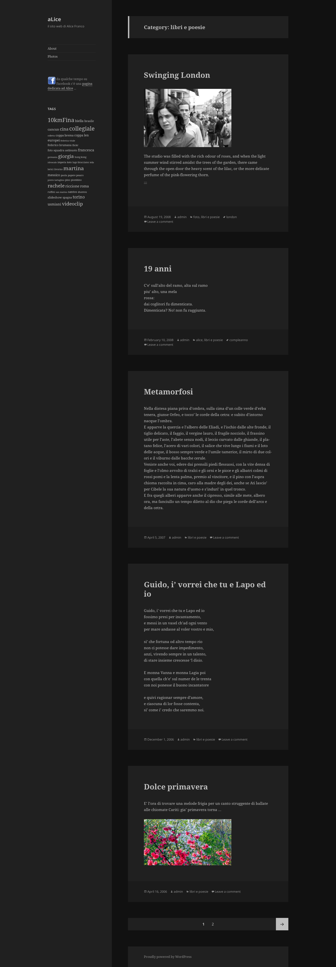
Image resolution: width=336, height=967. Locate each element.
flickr (75, 145)
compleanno (238, 340)
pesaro (80, 175)
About (52, 48)
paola (64, 175)
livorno (58, 169)
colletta (51, 135)
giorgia (66, 156)
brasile (89, 121)
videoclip (72, 203)
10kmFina (61, 120)
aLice (54, 19)
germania (52, 157)
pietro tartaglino (56, 180)
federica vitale (67, 140)
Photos (53, 56)
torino (79, 197)
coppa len (81, 135)
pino (67, 180)
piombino (76, 180)
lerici (50, 169)
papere (71, 175)
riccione (72, 186)
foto (196, 217)
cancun (53, 129)
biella (79, 120)
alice (199, 340)
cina (64, 129)
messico (54, 174)
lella (92, 162)
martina (73, 168)
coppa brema (65, 135)
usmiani (54, 204)
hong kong (80, 157)
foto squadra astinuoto (62, 150)
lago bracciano (81, 162)
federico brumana (60, 145)
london (231, 217)
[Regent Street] (208, 118)
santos (72, 192)
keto (69, 162)
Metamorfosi (168, 391)
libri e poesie (210, 217)
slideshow (55, 197)
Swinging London (177, 75)
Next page (282, 924)
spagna (67, 197)
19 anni (158, 268)
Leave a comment (160, 221)
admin (182, 217)
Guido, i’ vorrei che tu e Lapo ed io (205, 589)
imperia (62, 162)
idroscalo (52, 162)
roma (84, 186)
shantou (82, 192)
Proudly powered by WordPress (168, 957)
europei (54, 140)
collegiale (82, 128)
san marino (61, 192)
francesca (86, 149)
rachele (56, 185)
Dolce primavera (176, 786)
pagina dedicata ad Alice (70, 85)
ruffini (51, 192)
